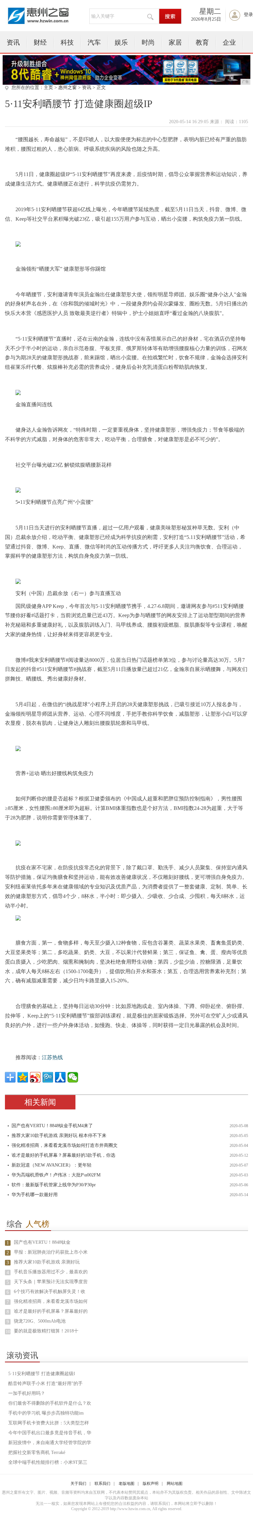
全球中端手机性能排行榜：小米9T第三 (47, 1462)
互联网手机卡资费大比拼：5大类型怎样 (48, 1422)
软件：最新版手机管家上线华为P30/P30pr (54, 1184)
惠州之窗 (67, 87)
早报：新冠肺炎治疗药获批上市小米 (51, 1252)
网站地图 (175, 1483)
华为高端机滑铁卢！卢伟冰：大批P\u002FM (56, 1174)
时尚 (148, 42)
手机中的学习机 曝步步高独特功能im (46, 1413)
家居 (175, 42)
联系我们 (102, 1483)
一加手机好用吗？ (26, 1393)
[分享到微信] (73, 1077)
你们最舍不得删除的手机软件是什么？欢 (49, 1403)
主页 (48, 87)
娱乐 (121, 42)
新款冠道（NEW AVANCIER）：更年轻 (52, 1165)
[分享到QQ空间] (22, 1077)
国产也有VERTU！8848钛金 (42, 1242)
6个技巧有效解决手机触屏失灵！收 (49, 1291)
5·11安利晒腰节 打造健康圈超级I (41, 1373)
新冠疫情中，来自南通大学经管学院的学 (49, 1442)
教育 (202, 42)
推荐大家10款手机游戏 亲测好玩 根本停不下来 (59, 1135)
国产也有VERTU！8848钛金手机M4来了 (52, 1125)
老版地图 (126, 1483)
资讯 (13, 42)
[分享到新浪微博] (35, 1077)
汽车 (94, 42)
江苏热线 (52, 1057)
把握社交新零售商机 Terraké (36, 1452)
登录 (248, 14)
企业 (229, 42)
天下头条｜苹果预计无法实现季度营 (51, 1281)
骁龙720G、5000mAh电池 (40, 1321)
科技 (67, 42)
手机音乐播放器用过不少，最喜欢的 (51, 1271)
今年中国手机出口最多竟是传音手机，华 (49, 1432)
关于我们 (78, 1483)
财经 (40, 42)
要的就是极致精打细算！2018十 (46, 1330)
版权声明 (150, 1483)
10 (8, 1331)
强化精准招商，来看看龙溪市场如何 (51, 1301)
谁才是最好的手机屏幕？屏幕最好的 (51, 1311)
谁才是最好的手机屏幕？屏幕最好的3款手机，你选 (63, 1155)
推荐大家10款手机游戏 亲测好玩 (47, 1262)
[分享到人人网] (60, 1077)
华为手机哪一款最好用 (35, 1194)
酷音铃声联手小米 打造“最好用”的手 (45, 1383)
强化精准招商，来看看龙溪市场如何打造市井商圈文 (65, 1145)
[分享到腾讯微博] (47, 1077)
